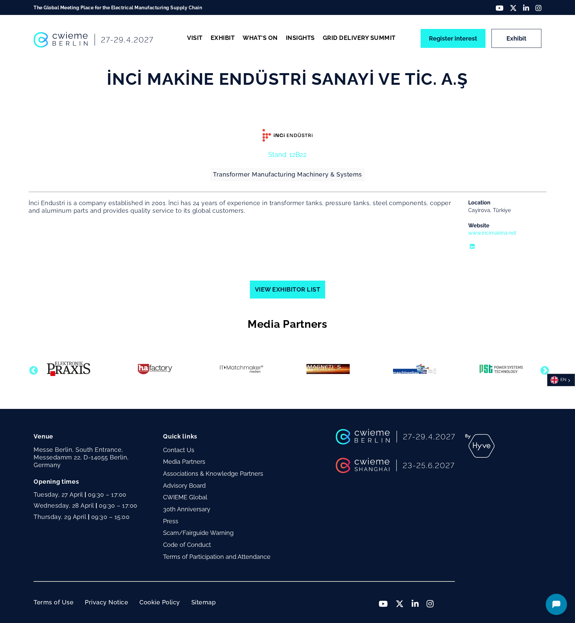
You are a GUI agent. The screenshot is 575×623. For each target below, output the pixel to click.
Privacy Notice (106, 602)
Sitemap (203, 602)
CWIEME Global (185, 497)
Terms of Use (54, 602)
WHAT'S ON (260, 37)
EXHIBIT (223, 37)
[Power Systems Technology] (501, 369)
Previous (32, 369)
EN (563, 379)
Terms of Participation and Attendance (217, 556)
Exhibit (516, 38)
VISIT (195, 37)
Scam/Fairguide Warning (198, 532)
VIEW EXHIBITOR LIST (287, 289)
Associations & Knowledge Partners (213, 473)
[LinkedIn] (468, 242)
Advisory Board (184, 485)
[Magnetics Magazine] (328, 369)
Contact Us (178, 449)
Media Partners (184, 461)
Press (170, 521)
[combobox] (561, 380)
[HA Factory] (155, 369)
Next (543, 369)
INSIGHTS (300, 37)
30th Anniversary (186, 509)
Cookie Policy (159, 602)
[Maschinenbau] (414, 369)
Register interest (453, 38)
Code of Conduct (187, 544)
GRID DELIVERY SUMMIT (359, 37)
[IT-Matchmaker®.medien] (241, 369)
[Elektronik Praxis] (68, 369)
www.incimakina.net (492, 233)
